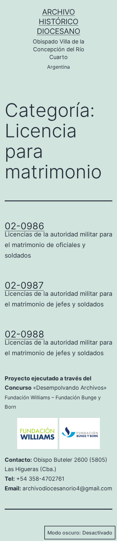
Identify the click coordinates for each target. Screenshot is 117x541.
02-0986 (24, 226)
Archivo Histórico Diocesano (58, 21)
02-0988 (24, 334)
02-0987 (24, 285)
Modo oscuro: (64, 533)
